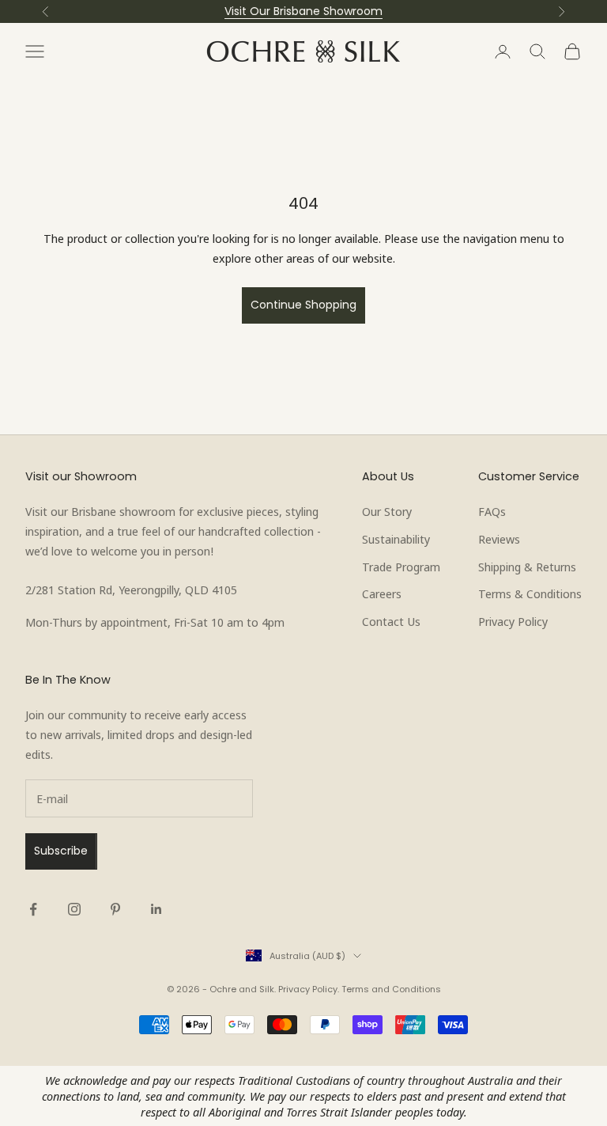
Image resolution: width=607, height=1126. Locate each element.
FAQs (492, 511)
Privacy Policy (513, 621)
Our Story (387, 511)
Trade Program (401, 566)
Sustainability (396, 539)
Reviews (499, 539)
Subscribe (61, 851)
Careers (382, 593)
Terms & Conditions (530, 593)
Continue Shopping (303, 305)
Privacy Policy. (308, 989)
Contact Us (391, 621)
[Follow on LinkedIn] (156, 909)
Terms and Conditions (391, 989)
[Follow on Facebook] (33, 909)
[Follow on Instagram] (74, 909)
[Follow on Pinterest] (115, 909)
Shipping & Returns (527, 566)
